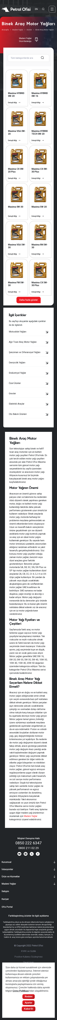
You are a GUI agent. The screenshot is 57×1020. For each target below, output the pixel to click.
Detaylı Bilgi (12, 103)
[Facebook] (38, 854)
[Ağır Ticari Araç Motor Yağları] (47, 342)
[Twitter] (32, 854)
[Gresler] (47, 394)
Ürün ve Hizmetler (11, 876)
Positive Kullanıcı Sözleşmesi (28, 956)
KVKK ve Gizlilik (28, 951)
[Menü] (52, 9)
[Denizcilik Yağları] (47, 363)
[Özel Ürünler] (47, 383)
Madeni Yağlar (17, 30)
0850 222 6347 (28, 843)
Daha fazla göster (28, 300)
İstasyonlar (7, 869)
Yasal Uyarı (28, 962)
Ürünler (29, 30)
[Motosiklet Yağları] (47, 332)
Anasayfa (5, 30)
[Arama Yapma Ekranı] (43, 9)
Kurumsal (6, 862)
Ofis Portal (7, 907)
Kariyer (5, 899)
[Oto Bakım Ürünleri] (47, 414)
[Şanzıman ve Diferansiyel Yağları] (47, 353)
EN (36, 9)
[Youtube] (19, 854)
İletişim (5, 891)
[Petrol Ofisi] (16, 9)
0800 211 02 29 (28, 848)
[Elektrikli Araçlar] (47, 404)
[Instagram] (25, 854)
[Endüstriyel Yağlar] (47, 373)
